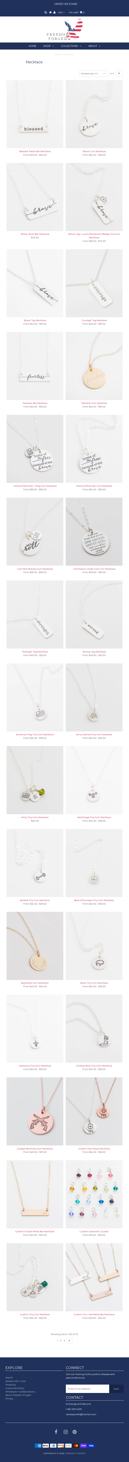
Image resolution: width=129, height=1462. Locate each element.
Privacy (9, 1398)
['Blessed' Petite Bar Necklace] (35, 114)
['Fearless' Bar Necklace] (35, 366)
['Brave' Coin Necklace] (94, 114)
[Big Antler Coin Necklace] (35, 946)
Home (32, 46)
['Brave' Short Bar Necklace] (35, 197)
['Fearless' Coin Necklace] (94, 366)
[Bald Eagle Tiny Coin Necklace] (94, 780)
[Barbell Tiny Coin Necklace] (35, 863)
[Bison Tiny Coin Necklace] (94, 946)
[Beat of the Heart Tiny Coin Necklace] (94, 863)
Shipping (10, 1384)
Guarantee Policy (14, 1388)
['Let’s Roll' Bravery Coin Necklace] (35, 532)
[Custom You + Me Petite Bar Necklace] (94, 1277)
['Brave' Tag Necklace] (35, 283)
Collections (69, 46)
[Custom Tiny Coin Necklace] (35, 1277)
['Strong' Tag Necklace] (94, 614)
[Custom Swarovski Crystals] (94, 1194)
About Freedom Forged (18, 1395)
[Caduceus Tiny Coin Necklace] (35, 1029)
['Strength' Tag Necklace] (35, 614)
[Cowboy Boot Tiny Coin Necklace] (94, 1029)
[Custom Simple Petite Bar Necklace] (35, 1194)
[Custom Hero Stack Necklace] (94, 1111)
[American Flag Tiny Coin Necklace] (35, 697)
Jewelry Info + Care (15, 1381)
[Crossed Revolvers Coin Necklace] (35, 1111)
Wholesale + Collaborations (20, 1391)
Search (9, 1377)
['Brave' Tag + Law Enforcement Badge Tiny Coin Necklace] (94, 197)
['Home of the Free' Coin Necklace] (94, 449)
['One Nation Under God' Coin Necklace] (94, 532)
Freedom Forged (75, 1453)
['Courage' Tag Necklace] (94, 283)
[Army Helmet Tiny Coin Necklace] (94, 697)
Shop (47, 46)
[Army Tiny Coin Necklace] (35, 780)
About (92, 46)
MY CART (77, 12)
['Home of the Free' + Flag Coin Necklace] (35, 449)
